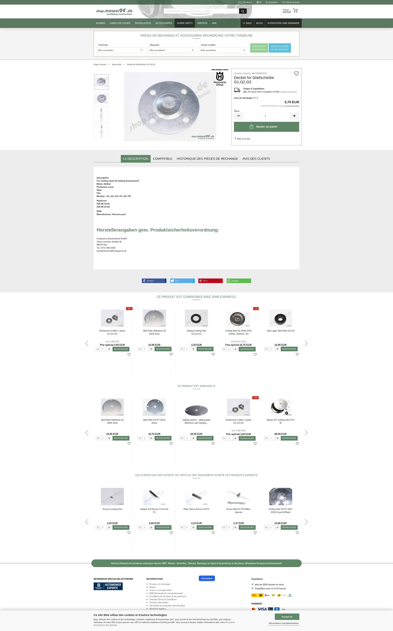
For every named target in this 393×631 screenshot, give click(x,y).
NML (214, 23)
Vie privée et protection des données (167, 605)
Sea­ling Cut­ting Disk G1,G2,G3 (196, 332)
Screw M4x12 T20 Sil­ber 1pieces (238, 510)
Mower (100, 23)
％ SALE (247, 23)
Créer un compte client (160, 590)
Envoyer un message (159, 584)
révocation (206, 578)
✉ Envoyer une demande (283, 23)
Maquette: (155, 45)
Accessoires (164, 23)
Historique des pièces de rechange (207, 158)
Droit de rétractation (159, 602)
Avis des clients (256, 158)
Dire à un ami (243, 138)
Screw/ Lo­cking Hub (112, 509)
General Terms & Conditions (163, 599)
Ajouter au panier (266, 126)
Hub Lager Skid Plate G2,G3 (280, 330)
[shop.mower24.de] (114, 11)
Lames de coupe (120, 23)
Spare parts (185, 23)
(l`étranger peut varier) (288, 92)
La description (135, 158)
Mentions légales (157, 608)
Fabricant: (103, 45)
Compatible (162, 158)
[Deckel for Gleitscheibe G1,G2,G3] (170, 106)
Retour (152, 587)
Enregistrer (273, 2)
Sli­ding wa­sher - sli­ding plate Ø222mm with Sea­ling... (196, 421)
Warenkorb (121, 349)
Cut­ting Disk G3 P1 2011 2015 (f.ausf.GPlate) (280, 510)
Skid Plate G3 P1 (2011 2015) (154, 421)
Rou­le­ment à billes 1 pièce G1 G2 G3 (112, 332)
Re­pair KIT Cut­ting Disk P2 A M (280, 421)
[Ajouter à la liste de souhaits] (129, 354)
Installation (143, 23)
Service (202, 23)
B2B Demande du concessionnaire (166, 593)
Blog (259, 23)
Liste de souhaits (291, 2)
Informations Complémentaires (284, 623)
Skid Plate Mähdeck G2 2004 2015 (154, 332)
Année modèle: (208, 45)
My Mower (247, 2)
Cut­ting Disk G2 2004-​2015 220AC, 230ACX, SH (238, 332)
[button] (153, 280)
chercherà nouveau (259, 48)
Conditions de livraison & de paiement (167, 596)
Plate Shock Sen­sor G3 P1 (196, 509)
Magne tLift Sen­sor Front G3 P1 (154, 510)
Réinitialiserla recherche (280, 48)
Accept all (287, 616)
